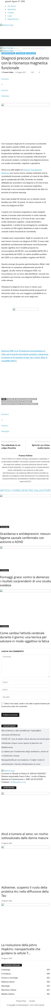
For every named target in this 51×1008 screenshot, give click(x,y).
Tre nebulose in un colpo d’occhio (10, 446)
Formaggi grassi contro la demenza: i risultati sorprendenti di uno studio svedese (25, 581)
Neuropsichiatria (8, 53)
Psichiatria (20, 53)
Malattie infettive (7, 994)
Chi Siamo (12, 6)
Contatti (11, 13)
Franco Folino (8, 72)
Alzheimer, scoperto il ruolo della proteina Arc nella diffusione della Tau (25, 891)
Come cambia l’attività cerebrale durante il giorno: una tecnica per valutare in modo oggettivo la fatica (24, 637)
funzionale (27, 401)
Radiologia (31, 53)
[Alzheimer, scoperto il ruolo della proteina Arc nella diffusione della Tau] (25, 864)
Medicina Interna (7, 982)
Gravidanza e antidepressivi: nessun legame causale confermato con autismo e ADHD (25, 538)
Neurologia (5, 986)
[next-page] (2, 647)
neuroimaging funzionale (11, 404)
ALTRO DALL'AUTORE (38, 490)
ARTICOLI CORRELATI (12, 490)
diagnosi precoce (30, 399)
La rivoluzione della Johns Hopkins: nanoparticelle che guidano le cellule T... (20, 949)
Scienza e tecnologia (9, 978)
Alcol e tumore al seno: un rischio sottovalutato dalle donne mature (24, 836)
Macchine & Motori (8, 990)
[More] (25, 100)
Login (10, 16)
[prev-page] (0, 647)
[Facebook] (1, 1)
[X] (4, 1)
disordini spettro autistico (11, 401)
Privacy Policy (21, 1001)
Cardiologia (5, 970)
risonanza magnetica (30, 404)
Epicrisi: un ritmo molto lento (41, 446)
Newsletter (12, 9)
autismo (10, 399)
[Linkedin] (3, 1)
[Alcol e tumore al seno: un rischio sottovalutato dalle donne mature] (25, 810)
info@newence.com (18, 782)
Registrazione (13, 19)
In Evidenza (4, 570)
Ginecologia (4, 527)
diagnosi (19, 399)
